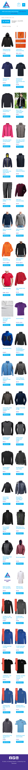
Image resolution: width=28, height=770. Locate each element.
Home (2, 17)
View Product (6, 55)
